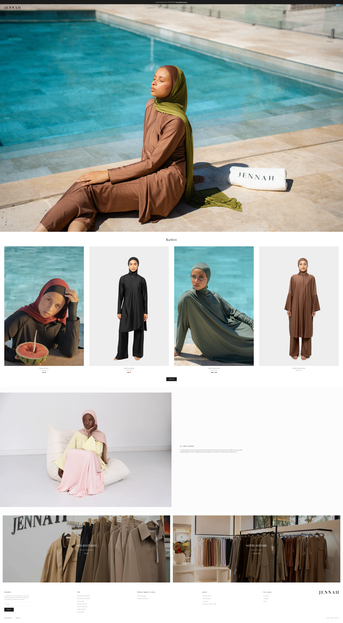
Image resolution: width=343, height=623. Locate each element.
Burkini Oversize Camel (299, 368)
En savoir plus (256, 553)
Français (18, 618)
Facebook (266, 596)
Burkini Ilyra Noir (44, 368)
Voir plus (86, 553)
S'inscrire (9, 609)
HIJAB (166, 8)
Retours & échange (82, 606)
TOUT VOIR (174, 8)
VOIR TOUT (171, 379)
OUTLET (193, 8)
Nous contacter (207, 596)
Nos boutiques (206, 598)
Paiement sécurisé (82, 604)
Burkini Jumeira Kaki (214, 368)
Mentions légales (141, 596)
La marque (205, 601)
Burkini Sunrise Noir (129, 368)
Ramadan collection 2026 (209, 604)
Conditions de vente (142, 598)
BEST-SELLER (151, 8)
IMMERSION (184, 8)
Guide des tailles (81, 609)
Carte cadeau (80, 612)
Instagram (266, 598)
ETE (160, 8)
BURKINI (6, 118)
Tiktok (265, 601)
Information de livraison (83, 598)
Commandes (80, 601)
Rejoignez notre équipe (83, 596)
